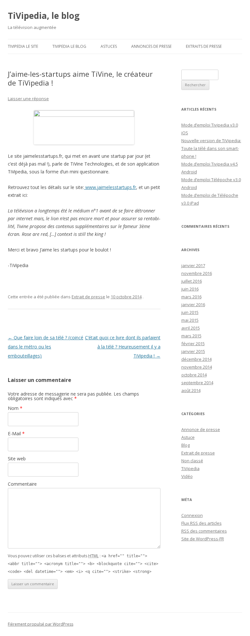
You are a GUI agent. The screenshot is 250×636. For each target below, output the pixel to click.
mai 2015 (190, 320)
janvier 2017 (193, 265)
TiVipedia (190, 468)
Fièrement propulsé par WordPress (40, 624)
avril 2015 (190, 328)
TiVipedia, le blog (43, 15)
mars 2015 (191, 336)
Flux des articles (201, 523)
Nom (15, 408)
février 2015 (193, 343)
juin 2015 (190, 312)
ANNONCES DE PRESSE (151, 46)
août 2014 (191, 390)
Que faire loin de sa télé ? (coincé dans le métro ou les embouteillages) (45, 346)
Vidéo (187, 476)
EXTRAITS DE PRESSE (204, 46)
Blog (185, 445)
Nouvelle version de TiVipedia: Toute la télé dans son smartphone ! (211, 148)
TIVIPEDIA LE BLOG (69, 46)
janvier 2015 (193, 351)
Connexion (192, 515)
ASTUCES (109, 46)
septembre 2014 (197, 383)
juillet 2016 (191, 281)
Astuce (188, 437)
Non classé (192, 461)
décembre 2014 (196, 359)
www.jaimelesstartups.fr (110, 187)
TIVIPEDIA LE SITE (23, 46)
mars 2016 (191, 297)
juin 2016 (190, 289)
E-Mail (16, 433)
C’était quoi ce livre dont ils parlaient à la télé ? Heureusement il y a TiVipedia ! (122, 346)
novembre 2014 (196, 367)
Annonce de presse (200, 429)
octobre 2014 (194, 375)
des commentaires (204, 531)
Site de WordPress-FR (202, 539)
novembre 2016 (196, 273)
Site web (17, 458)
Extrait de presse (88, 297)
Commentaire (22, 484)
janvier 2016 (193, 304)
